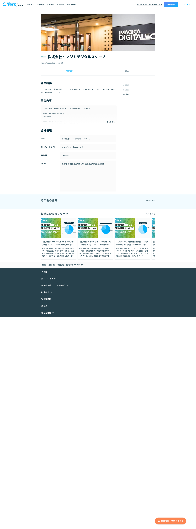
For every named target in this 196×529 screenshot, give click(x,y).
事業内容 (126, 90)
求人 (127, 71)
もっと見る (111, 122)
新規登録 (171, 4)
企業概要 (126, 85)
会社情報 (126, 94)
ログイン (186, 4)
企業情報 (69, 71)
